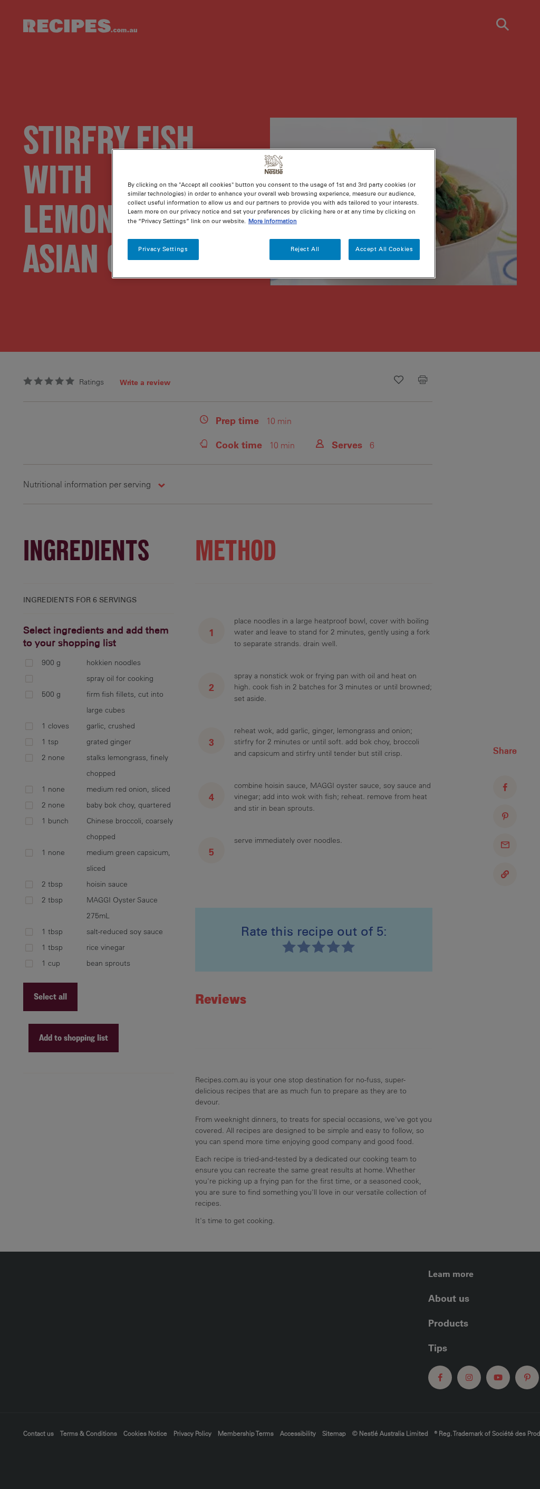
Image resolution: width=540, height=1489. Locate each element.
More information (272, 221)
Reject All (305, 249)
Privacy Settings (163, 249)
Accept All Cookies (384, 249)
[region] (274, 213)
